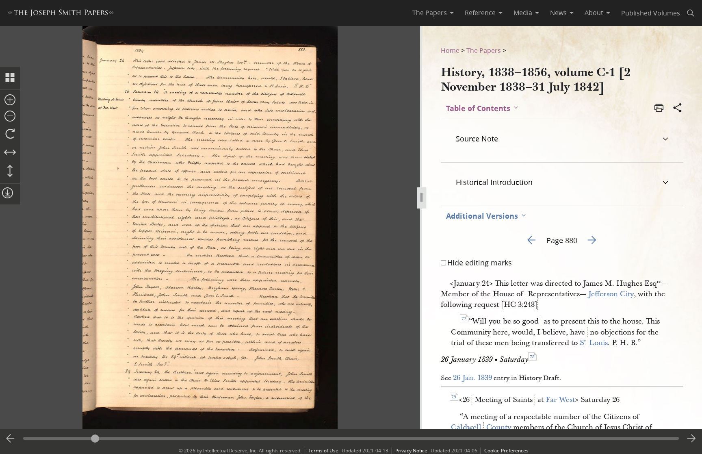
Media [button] (523, 12)
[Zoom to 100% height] (10, 171)
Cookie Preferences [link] (506, 450)
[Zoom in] (10, 100)
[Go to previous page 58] (10, 438)
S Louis (594, 343)
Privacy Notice (411, 450)
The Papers (483, 50)
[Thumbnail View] (10, 78)
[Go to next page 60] (691, 438)
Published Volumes (650, 12)
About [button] (594, 12)
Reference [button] (480, 12)
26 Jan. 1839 (472, 378)
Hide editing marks (479, 262)
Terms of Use (323, 450)
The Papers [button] (429, 12)
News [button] (558, 12)
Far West (560, 400)
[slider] (351, 438)
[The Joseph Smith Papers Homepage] (61, 14)
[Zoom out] (10, 116)
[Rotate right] (10, 134)
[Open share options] (677, 108)
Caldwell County (481, 427)
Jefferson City (611, 294)
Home (450, 50)
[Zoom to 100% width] (10, 153)
